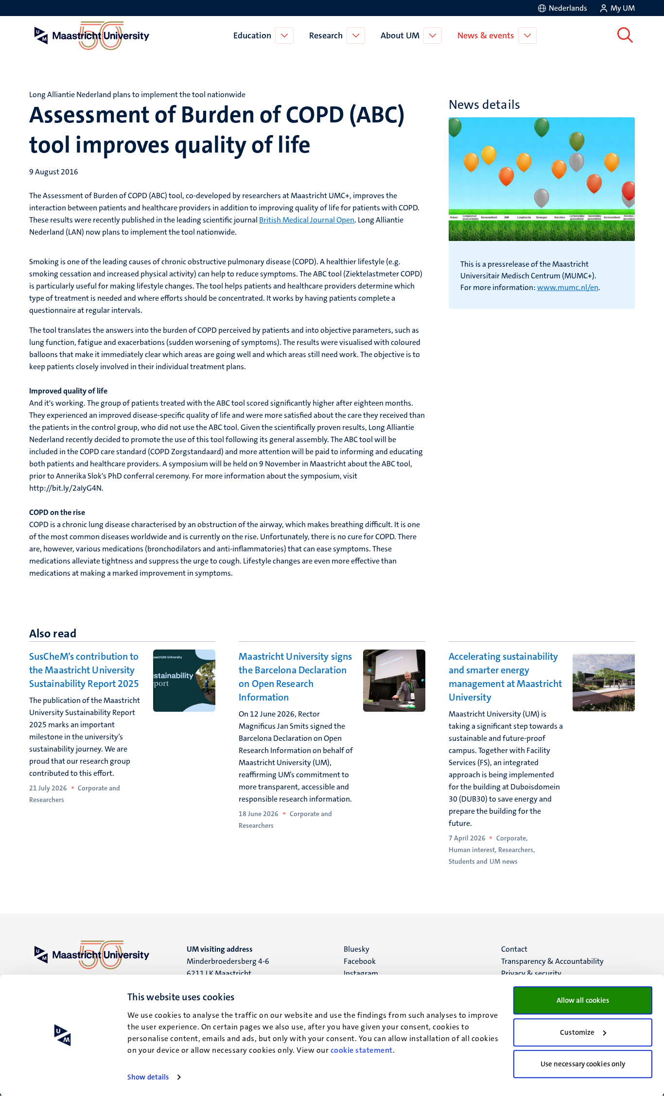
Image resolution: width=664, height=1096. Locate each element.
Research (326, 35)
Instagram (361, 973)
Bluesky (356, 949)
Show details (148, 1077)
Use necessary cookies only (583, 1064)
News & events (485, 35)
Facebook (360, 961)
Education (252, 35)
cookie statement (362, 1050)
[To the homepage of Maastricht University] (92, 35)
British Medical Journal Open (306, 220)
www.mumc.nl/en (567, 287)
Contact (514, 949)
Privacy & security (531, 973)
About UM (400, 35)
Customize (577, 1032)
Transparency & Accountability (552, 961)
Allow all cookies (583, 1000)
